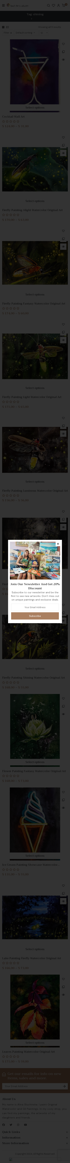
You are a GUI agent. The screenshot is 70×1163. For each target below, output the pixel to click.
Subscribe (35, 616)
